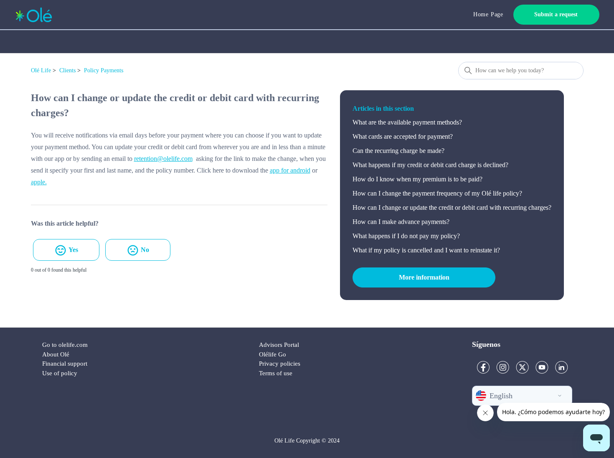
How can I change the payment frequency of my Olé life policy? (437, 193)
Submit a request (556, 14)
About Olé (55, 354)
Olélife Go (272, 354)
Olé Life (41, 70)
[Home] (34, 15)
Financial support (64, 363)
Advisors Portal (279, 344)
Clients (67, 70)
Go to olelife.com (65, 344)
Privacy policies (279, 363)
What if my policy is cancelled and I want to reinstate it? (426, 250)
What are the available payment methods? (407, 122)
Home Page (488, 14)
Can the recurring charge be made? (398, 150)
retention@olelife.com (163, 158)
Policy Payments (103, 70)
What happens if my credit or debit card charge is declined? (430, 164)
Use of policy (59, 373)
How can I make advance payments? (401, 221)
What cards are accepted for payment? (403, 136)
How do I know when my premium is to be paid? (417, 179)
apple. (39, 182)
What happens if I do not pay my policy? (406, 235)
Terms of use (275, 373)
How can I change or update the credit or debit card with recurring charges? (452, 207)
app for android (290, 170)
